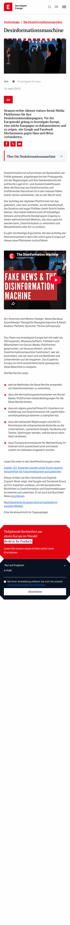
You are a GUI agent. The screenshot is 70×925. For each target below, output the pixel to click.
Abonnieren (35, 592)
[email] (19, 144)
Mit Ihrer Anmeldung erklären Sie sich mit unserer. (35, 583)
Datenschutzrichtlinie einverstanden (26, 585)
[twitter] (13, 144)
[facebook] (6, 144)
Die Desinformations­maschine (42, 22)
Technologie (12, 22)
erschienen (17, 496)
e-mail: (8, 570)
